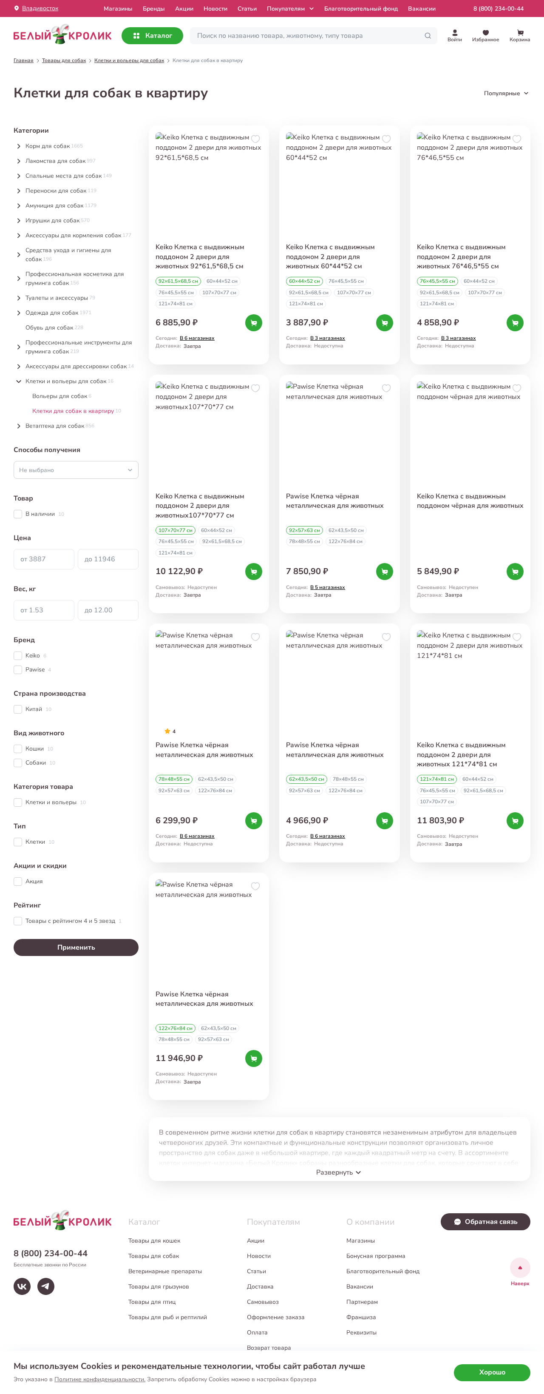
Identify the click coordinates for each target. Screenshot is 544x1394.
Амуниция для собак (61, 206)
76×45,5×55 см (176, 292)
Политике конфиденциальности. (99, 1379)
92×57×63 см (304, 530)
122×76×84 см (346, 541)
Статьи (247, 9)
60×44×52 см (222, 281)
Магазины (360, 1241)
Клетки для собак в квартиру (76, 411)
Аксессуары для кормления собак (78, 235)
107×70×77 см (219, 292)
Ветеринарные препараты (165, 1271)
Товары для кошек (154, 1241)
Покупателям (286, 9)
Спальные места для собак (69, 176)
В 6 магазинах (197, 338)
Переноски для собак (61, 191)
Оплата (257, 1333)
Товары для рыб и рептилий (167, 1317)
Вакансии (422, 9)
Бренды (154, 9)
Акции (184, 9)
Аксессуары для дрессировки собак (80, 366)
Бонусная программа (375, 1256)
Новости (215, 9)
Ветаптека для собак (60, 426)
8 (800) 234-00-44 (498, 9)
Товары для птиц (152, 1302)
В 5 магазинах (327, 587)
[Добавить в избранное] (255, 139)
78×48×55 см (304, 541)
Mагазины (118, 9)
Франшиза (361, 1317)
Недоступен (202, 587)
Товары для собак (153, 1256)
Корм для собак (54, 146)
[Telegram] (45, 1286)
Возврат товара (269, 1348)
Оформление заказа (276, 1317)
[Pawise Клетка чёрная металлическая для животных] (209, 986)
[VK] (22, 1286)
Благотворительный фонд (361, 9)
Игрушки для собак (58, 220)
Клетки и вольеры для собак (69, 381)
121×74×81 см (176, 303)
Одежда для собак (58, 313)
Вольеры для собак (61, 396)
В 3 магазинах (327, 338)
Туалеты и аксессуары (60, 298)
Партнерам (362, 1302)
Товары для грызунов (158, 1287)
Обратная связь (491, 1221)
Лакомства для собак (61, 161)
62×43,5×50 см (346, 530)
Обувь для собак (54, 328)
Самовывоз (263, 1302)
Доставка (260, 1287)
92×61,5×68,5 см (178, 281)
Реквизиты (361, 1333)
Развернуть (334, 1172)
